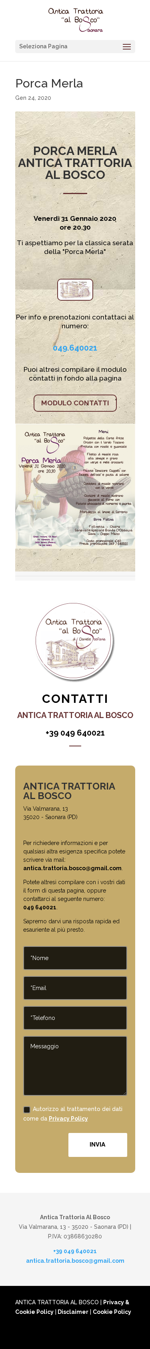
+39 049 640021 (75, 1251)
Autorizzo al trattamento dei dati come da (72, 1114)
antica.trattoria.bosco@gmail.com (72, 868)
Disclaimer (72, 1312)
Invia (98, 1144)
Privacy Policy (68, 1118)
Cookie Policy (112, 1312)
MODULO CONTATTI (75, 403)
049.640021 (75, 348)
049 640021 (39, 907)
